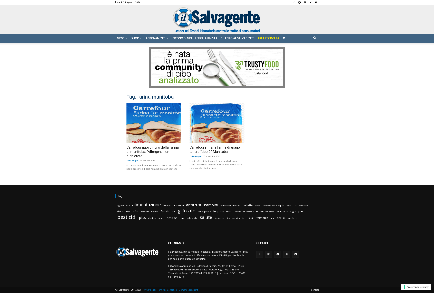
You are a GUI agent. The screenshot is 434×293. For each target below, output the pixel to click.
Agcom (120, 205)
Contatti (315, 289)
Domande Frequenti (188, 289)
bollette (247, 205)
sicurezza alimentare (236, 218)
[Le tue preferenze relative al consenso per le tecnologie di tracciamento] (416, 287)
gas (173, 211)
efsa (135, 211)
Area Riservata (268, 38)
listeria (238, 211)
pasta (300, 212)
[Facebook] (293, 2)
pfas (142, 218)
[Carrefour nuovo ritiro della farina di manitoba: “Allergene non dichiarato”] (153, 123)
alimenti (167, 205)
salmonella (192, 218)
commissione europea (273, 205)
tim (279, 218)
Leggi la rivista (206, 38)
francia (165, 211)
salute (206, 217)
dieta (120, 211)
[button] (315, 38)
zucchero (292, 218)
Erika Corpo (132, 160)
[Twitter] (310, 2)
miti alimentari (267, 211)
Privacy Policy (149, 289)
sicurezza (219, 218)
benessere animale (230, 205)
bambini (211, 205)
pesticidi (127, 217)
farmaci (155, 211)
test (272, 218)
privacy (161, 218)
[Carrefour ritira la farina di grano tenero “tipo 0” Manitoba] (217, 123)
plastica (152, 218)
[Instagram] (299, 2)
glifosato (186, 211)
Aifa (128, 205)
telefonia (262, 218)
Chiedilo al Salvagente (237, 38)
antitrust (194, 205)
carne (257, 205)
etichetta (145, 211)
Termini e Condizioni (167, 289)
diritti (128, 211)
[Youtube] (316, 2)
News (120, 38)
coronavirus (301, 205)
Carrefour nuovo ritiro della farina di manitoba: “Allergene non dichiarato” (152, 151)
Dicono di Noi (182, 38)
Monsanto (282, 211)
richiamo (172, 218)
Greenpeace (204, 211)
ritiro (182, 218)
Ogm (293, 211)
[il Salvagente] (217, 19)
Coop (288, 205)
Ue (284, 218)
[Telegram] (305, 2)
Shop (135, 38)
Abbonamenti (155, 38)
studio (251, 218)
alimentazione (146, 204)
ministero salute (250, 211)
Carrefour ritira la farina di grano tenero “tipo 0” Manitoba (215, 149)
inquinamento (222, 211)
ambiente (178, 205)
